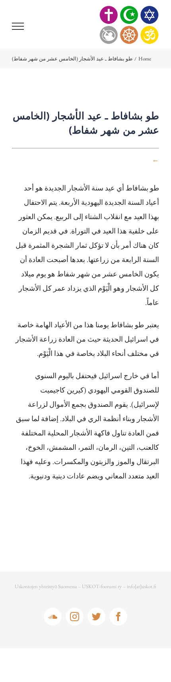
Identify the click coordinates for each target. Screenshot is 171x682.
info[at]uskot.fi (141, 586)
